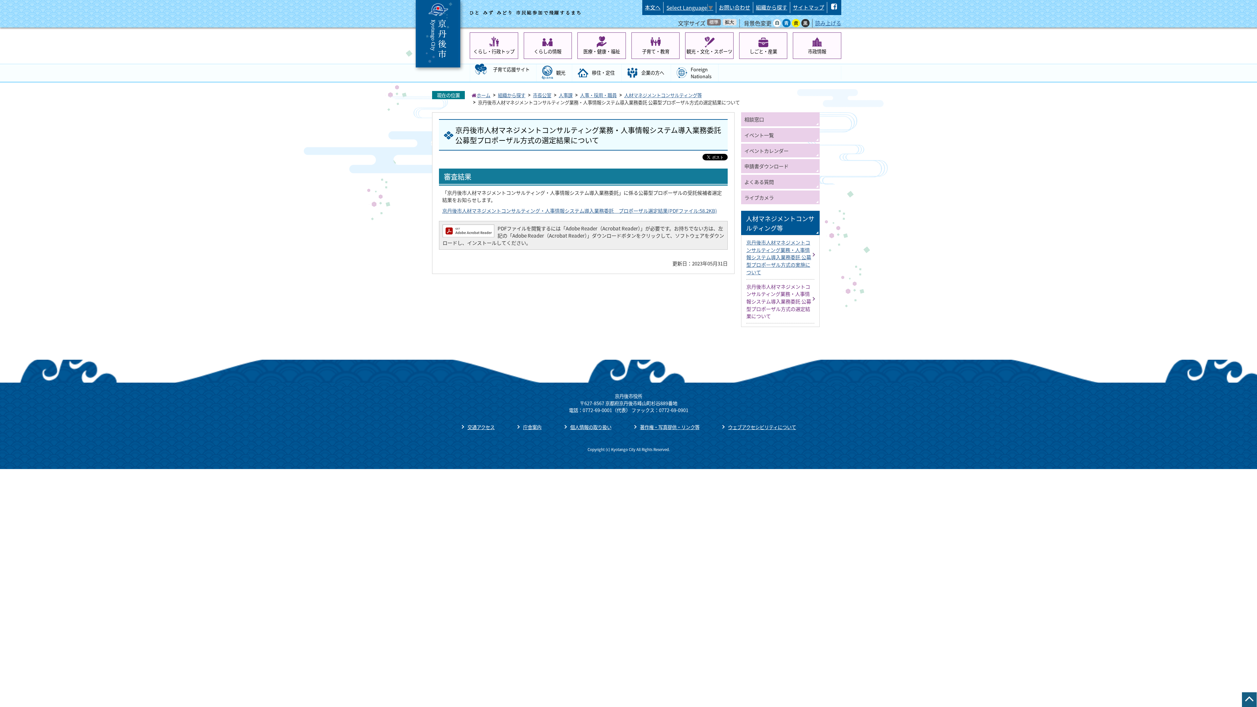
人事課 (566, 95)
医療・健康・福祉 (601, 51)
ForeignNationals (701, 73)
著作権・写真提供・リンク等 (670, 427)
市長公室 (542, 95)
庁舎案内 (532, 427)
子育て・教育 (655, 51)
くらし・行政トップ (494, 51)
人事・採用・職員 (598, 95)
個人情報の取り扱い (590, 427)
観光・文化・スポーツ (709, 51)
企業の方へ (652, 72)
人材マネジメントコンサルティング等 (663, 95)
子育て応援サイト (511, 69)
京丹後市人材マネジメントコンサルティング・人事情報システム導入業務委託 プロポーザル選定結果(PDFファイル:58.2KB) (579, 210)
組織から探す (771, 7)
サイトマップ (808, 7)
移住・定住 (603, 72)
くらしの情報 (547, 51)
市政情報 (817, 51)
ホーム (483, 95)
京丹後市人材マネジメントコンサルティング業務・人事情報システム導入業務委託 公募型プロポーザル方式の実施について (778, 257)
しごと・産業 (763, 51)
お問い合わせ (734, 7)
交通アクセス (481, 427)
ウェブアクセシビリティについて (762, 427)
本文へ (653, 7)
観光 (560, 72)
